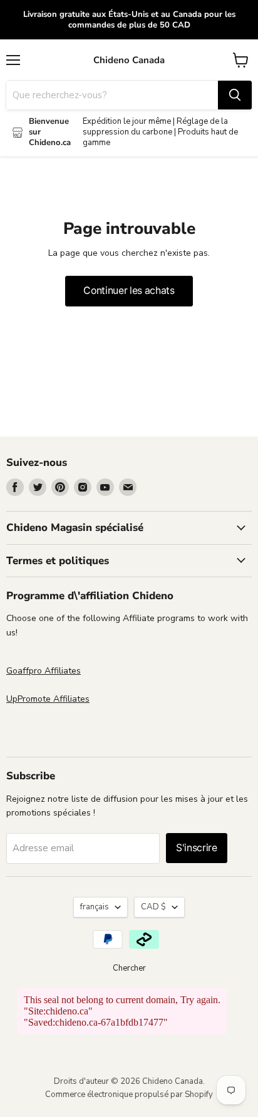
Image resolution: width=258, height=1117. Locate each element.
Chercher (129, 968)
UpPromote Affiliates (48, 699)
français (94, 906)
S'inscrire (196, 848)
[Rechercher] (235, 95)
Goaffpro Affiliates (43, 671)
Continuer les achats (129, 290)
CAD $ (153, 906)
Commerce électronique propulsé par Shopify (129, 1094)
